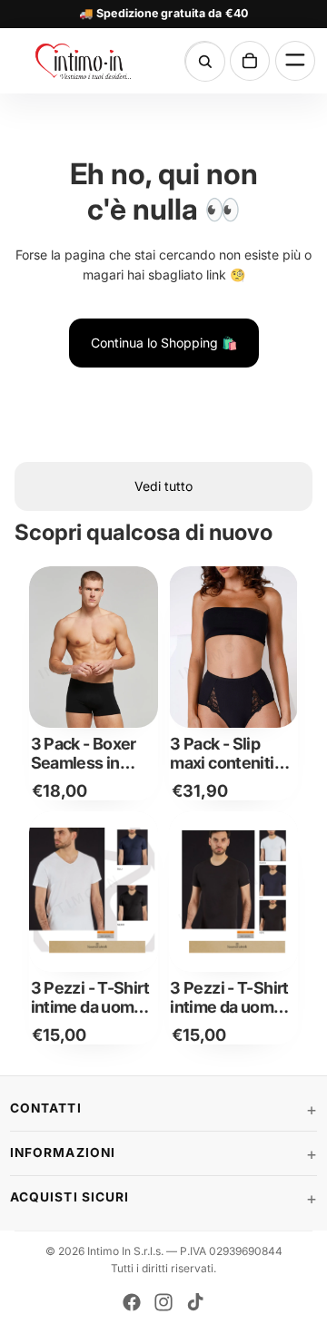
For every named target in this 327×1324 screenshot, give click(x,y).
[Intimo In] (83, 60)
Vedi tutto (163, 486)
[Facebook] (132, 1302)
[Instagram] (163, 1302)
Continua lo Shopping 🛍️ (164, 342)
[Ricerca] (205, 62)
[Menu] (295, 61)
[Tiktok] (195, 1302)
